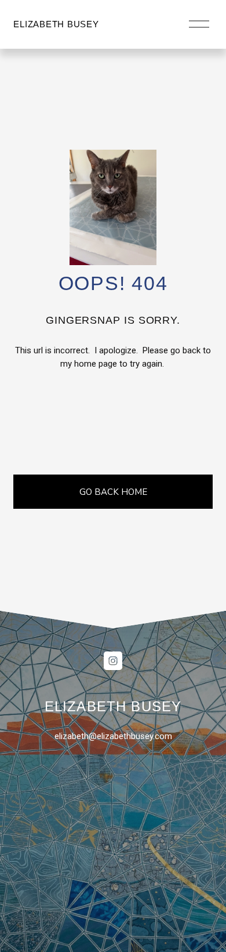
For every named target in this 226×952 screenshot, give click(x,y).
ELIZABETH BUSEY (56, 24)
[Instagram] (113, 660)
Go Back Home (113, 492)
